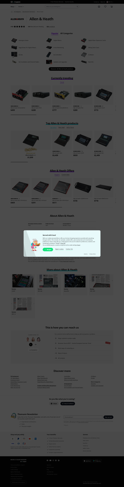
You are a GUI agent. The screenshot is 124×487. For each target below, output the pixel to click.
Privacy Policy (92, 254)
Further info (69, 249)
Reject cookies (59, 249)
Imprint (86, 254)
